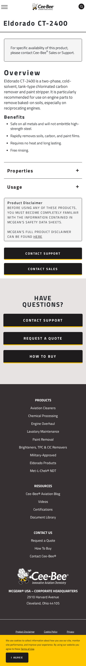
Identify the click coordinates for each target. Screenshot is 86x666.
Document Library (43, 517)
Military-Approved (43, 455)
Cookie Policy (50, 631)
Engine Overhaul (43, 423)
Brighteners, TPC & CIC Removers (43, 447)
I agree (17, 657)
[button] (43, 170)
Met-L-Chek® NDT (43, 471)
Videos (43, 501)
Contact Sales (43, 268)
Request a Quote (43, 338)
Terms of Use (27, 648)
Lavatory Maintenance (43, 431)
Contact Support (42, 253)
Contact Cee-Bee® (43, 556)
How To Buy (43, 356)
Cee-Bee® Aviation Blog (43, 494)
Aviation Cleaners (43, 408)
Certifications (43, 509)
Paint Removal (43, 439)
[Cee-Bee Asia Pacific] (43, 6)
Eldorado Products (43, 463)
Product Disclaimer (25, 631)
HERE (37, 236)
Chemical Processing (43, 416)
